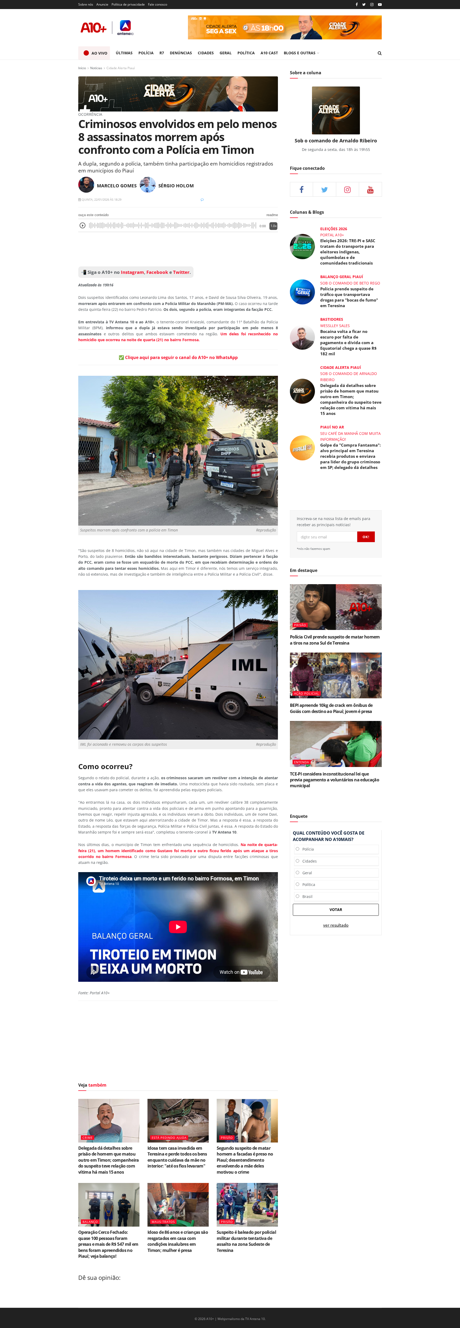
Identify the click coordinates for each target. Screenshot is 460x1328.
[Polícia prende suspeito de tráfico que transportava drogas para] (302, 291)
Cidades (308, 861)
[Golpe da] (302, 447)
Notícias (96, 68)
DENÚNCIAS (181, 52)
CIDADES (206, 52)
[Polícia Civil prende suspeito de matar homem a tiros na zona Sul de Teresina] (336, 607)
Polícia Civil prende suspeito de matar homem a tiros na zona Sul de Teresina (335, 640)
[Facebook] (357, 4)
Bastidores (331, 319)
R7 (161, 52)
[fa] (370, 189)
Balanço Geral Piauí (341, 276)
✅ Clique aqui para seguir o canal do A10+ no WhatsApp (178, 357)
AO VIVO (99, 53)
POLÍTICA (246, 52)
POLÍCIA (146, 52)
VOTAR (336, 909)
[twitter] (364, 4)
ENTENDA (301, 762)
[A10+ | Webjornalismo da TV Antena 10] (107, 27)
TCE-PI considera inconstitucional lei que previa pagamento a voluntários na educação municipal (334, 780)
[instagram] (371, 4)
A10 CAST (269, 52)
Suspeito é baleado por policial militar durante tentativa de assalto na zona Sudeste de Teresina (246, 1241)
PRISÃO (227, 1138)
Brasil (306, 896)
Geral (305, 872)
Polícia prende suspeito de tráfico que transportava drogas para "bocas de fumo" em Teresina (349, 297)
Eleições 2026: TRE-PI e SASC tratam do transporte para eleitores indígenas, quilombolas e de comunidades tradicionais (347, 252)
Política (307, 884)
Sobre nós (85, 4)
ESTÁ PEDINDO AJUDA (169, 1138)
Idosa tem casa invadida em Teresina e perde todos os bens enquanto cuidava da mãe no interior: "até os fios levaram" (177, 1157)
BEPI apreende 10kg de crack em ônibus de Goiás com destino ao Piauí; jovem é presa (331, 708)
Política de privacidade (128, 4)
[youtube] (380, 4)
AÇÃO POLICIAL (306, 693)
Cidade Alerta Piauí (120, 68)
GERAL (226, 52)
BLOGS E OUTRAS (299, 52)
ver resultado (335, 925)
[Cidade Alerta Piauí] (178, 93)
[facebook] (301, 189)
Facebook (157, 272)
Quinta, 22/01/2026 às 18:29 (101, 199)
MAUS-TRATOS (163, 1222)
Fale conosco (157, 4)
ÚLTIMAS (124, 52)
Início (82, 68)
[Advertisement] (178, 249)
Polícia (306, 849)
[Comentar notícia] (202, 199)
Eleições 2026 (333, 228)
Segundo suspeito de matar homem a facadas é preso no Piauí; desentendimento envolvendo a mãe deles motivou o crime (245, 1160)
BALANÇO (90, 1222)
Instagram (132, 272)
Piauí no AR (332, 427)
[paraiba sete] (285, 27)
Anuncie (102, 4)
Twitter (181, 272)
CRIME (88, 1138)
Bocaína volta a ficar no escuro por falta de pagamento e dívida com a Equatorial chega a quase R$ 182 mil (348, 342)
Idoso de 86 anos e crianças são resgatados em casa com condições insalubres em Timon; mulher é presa (177, 1241)
